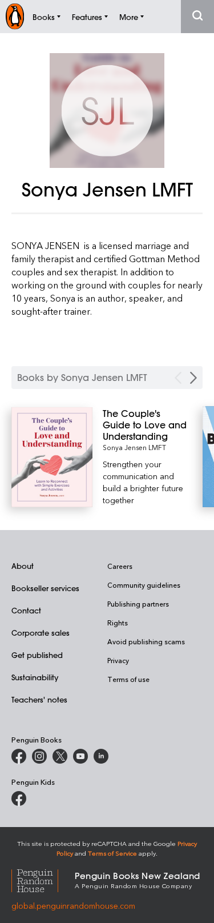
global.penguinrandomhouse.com (73, 906)
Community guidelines (143, 585)
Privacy (118, 660)
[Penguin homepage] (15, 16)
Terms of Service (112, 853)
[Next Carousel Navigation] (193, 378)
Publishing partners (138, 604)
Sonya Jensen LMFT (134, 447)
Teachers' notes (39, 699)
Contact (26, 610)
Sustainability (34, 677)
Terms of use (128, 679)
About (22, 566)
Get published (37, 655)
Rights (117, 622)
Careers (119, 566)
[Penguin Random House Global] (43, 879)
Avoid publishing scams (146, 641)
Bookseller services (45, 588)
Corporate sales (40, 632)
